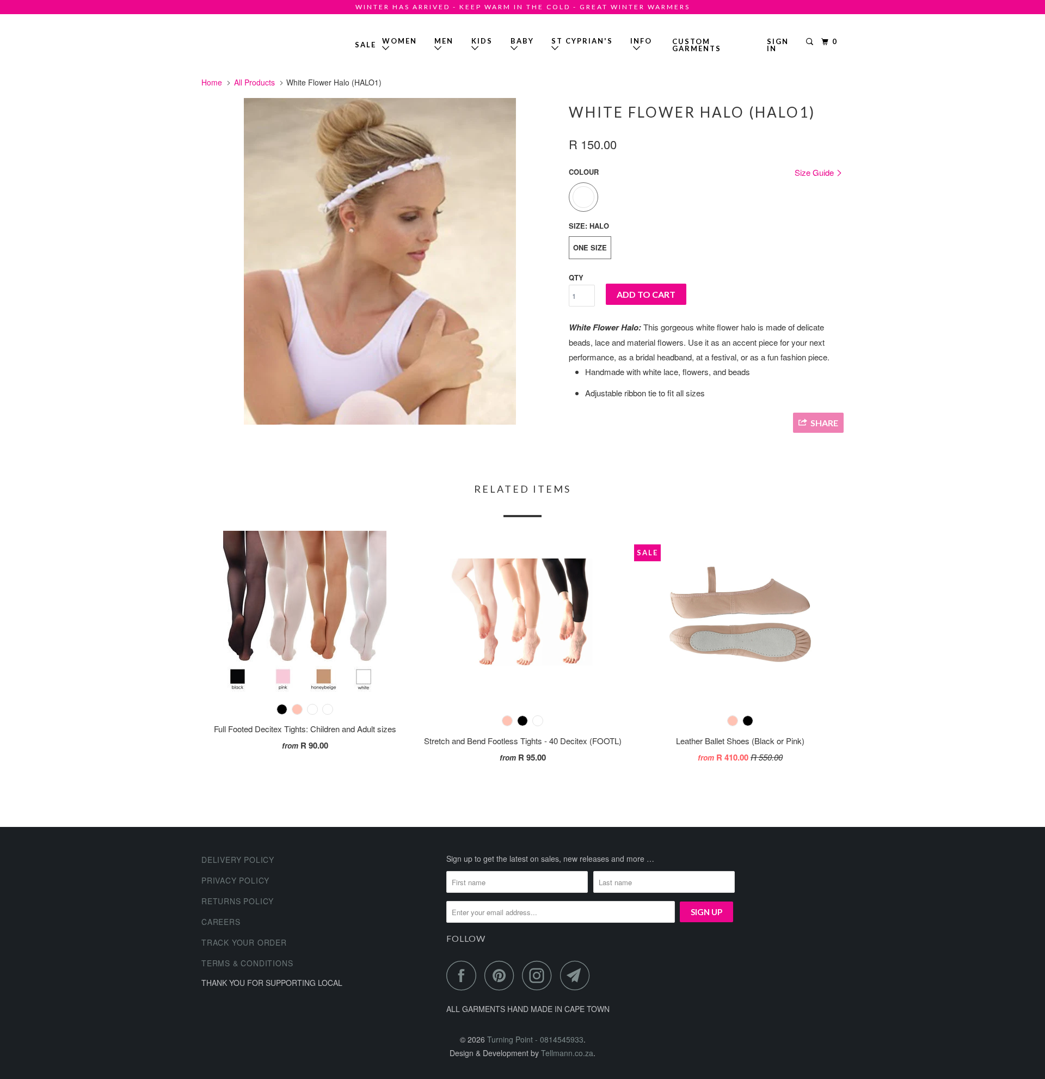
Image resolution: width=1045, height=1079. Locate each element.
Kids (482, 40)
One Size (590, 247)
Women (399, 40)
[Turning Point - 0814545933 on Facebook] (464, 975)
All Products (254, 82)
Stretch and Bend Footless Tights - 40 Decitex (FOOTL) (523, 740)
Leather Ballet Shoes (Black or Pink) (740, 740)
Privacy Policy (235, 880)
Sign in (778, 45)
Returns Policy (237, 901)
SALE (365, 44)
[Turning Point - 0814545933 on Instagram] (540, 975)
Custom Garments (696, 45)
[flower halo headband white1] (379, 261)
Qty (576, 277)
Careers (221, 921)
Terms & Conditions (247, 963)
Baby (522, 40)
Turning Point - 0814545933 (233, 40)
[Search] (811, 42)
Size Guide (815, 172)
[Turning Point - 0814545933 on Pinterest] (502, 975)
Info (641, 44)
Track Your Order (244, 942)
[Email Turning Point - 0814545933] (578, 975)
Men (443, 40)
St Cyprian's (582, 40)
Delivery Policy (237, 859)
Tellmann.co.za (567, 1052)
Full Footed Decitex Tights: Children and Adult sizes (305, 728)
